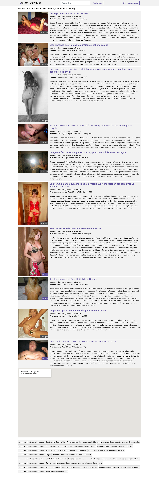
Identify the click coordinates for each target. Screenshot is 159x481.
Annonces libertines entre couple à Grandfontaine (120, 442)
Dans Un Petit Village (30, 3)
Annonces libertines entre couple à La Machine (106, 450)
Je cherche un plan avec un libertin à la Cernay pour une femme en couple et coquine (91, 127)
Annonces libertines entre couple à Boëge (70, 450)
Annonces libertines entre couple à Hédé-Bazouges (119, 467)
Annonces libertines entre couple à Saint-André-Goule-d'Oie (41, 442)
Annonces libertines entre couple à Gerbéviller (79, 467)
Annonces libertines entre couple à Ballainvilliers (77, 446)
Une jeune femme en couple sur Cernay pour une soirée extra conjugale (88, 152)
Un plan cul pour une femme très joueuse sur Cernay (78, 310)
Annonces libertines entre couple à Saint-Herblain (72, 455)
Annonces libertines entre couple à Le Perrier (114, 446)
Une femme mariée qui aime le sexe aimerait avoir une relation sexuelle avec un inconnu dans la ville (92, 185)
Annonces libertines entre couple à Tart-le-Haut (36, 463)
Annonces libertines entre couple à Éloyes (34, 455)
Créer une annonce (130, 3)
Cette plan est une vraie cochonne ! (69, 13)
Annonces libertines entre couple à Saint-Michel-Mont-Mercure (42, 471)
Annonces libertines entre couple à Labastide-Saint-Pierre (79, 463)
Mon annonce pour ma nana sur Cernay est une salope (79, 45)
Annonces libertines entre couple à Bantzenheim (120, 459)
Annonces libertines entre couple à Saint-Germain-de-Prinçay (42, 459)
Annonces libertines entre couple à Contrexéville (37, 446)
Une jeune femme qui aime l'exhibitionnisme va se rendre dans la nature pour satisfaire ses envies (91, 70)
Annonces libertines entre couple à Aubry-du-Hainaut (39, 467)
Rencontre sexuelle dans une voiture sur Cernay (75, 228)
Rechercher (97, 3)
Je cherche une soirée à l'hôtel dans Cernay (73, 279)
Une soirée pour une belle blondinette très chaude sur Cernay (83, 341)
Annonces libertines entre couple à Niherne (35, 450)
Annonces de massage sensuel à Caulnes (84, 459)
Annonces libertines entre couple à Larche (83, 442)
